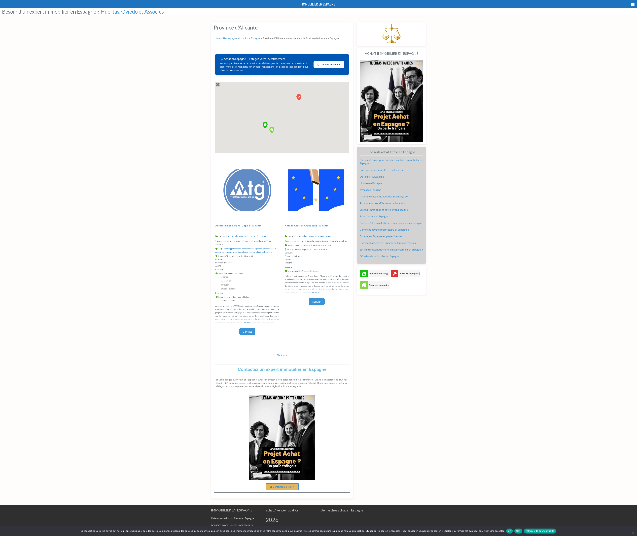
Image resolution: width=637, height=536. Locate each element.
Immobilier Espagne (259, 236)
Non (518, 531)
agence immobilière (232, 252)
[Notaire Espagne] (394, 273)
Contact (247, 331)
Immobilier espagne (226, 38)
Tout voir (282, 355)
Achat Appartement (232, 248)
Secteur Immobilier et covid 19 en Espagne (384, 209)
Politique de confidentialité (540, 531)
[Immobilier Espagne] (364, 273)
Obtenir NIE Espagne (372, 176)
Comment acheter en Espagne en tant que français (388, 242)
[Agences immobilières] (364, 285)
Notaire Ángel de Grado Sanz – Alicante (306, 225)
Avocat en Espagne (370, 189)
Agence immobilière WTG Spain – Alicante (238, 225)
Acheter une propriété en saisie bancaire (382, 203)
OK (509, 531)
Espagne (255, 38)
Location (243, 38)
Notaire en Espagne (371, 183)
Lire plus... (247, 322)
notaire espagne (314, 245)
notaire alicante (300, 245)
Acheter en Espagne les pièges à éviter (381, 236)
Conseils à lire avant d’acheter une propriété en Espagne (391, 222)
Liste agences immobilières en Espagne (382, 169)
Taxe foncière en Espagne (374, 216)
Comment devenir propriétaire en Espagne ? (384, 229)
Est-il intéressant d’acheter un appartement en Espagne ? (391, 249)
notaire (328, 245)
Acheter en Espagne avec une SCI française (384, 196)
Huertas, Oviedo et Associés (132, 11)
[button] (265, 125)
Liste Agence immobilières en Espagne (232, 518)
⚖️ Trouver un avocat (329, 64)
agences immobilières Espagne (258, 252)
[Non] (633, 532)
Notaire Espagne (325, 236)
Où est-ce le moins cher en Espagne (379, 256)
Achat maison (248, 248)
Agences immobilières (238, 236)
